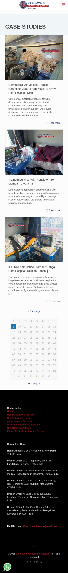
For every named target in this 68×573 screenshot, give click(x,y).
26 (19, 337)
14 (43, 326)
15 (48, 326)
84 (37, 376)
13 (37, 326)
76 (31, 371)
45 (37, 348)
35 (25, 343)
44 (31, 348)
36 (31, 343)
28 (31, 337)
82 (25, 376)
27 (25, 337)
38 (43, 343)
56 (54, 354)
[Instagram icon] (37, 562)
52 (31, 354)
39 (48, 343)
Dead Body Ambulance (19, 428)
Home (10, 411)
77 (37, 371)
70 (43, 365)
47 (48, 348)
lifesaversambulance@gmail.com (40, 526)
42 (19, 348)
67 (25, 365)
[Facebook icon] (27, 562)
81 (19, 376)
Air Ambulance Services (19, 421)
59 (25, 359)
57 (13, 359)
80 (54, 371)
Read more (54, 122)
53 (37, 354)
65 (13, 365)
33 (13, 343)
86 (48, 376)
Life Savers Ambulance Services (32, 553)
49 (13, 354)
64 (54, 359)
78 (43, 371)
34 (19, 343)
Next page (33, 383)
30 (43, 337)
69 (37, 365)
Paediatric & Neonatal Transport (23, 424)
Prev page (35, 311)
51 (25, 354)
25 (13, 337)
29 (37, 337)
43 (25, 348)
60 (31, 359)
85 (43, 376)
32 (54, 337)
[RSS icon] (41, 562)
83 (31, 376)
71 (48, 365)
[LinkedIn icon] (34, 562)
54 (43, 354)
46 (43, 348)
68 (31, 365)
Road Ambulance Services (21, 414)
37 (37, 343)
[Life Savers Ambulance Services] (34, 5)
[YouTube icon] (31, 562)
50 (19, 354)
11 (25, 326)
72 (54, 365)
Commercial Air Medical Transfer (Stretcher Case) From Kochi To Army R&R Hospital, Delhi (32, 88)
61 (37, 359)
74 (19, 371)
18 (19, 332)
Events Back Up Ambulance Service (26, 431)
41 (13, 348)
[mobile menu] (63, 4)
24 (54, 332)
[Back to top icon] (34, 546)
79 (48, 371)
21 (37, 332)
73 (13, 371)
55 (48, 354)
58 (19, 359)
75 (25, 371)
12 (31, 326)
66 (19, 365)
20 (31, 332)
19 (25, 332)
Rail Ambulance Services (20, 418)
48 (54, 348)
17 (13, 332)
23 (48, 332)
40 (54, 343)
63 (48, 359)
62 (43, 359)
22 (43, 332)
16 (54, 326)
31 (48, 337)
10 (19, 326)
